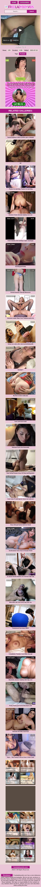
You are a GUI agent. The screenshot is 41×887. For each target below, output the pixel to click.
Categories (24, 2)
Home (14, 2)
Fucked (22, 54)
